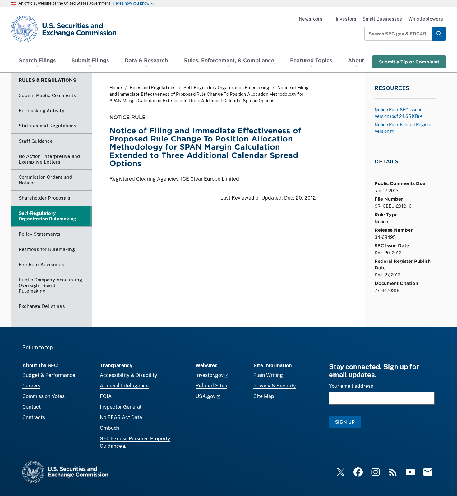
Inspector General (120, 407)
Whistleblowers (425, 18)
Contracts (33, 417)
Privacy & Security (274, 386)
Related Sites (211, 386)
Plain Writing (268, 375)
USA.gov (205, 396)
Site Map (263, 396)
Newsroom (310, 18)
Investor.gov (210, 375)
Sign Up (345, 421)
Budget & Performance (48, 375)
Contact (31, 407)
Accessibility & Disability (128, 375)
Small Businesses (382, 18)
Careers (31, 386)
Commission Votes (43, 396)
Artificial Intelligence (124, 386)
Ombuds (109, 428)
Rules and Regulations (152, 87)
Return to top (37, 347)
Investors (346, 18)
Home (115, 87)
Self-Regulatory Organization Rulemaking (226, 87)
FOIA (106, 396)
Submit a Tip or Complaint (409, 61)
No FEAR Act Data (121, 417)
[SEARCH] (439, 34)
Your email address (351, 386)
